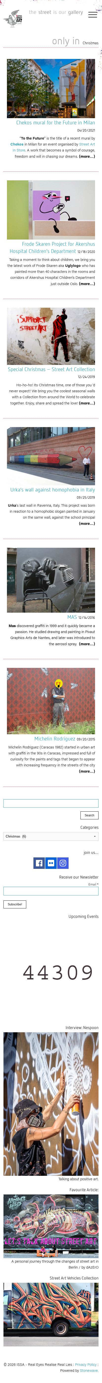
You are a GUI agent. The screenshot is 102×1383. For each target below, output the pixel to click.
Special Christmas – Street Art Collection (51, 369)
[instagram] (63, 863)
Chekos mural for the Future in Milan (55, 122)
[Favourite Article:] (51, 1225)
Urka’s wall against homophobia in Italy (52, 489)
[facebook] (39, 863)
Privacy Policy (86, 1364)
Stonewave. (89, 1370)
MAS (72, 617)
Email (93, 884)
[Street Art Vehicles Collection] (51, 1314)
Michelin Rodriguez (54, 738)
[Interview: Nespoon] (51, 1103)
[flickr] (51, 863)
